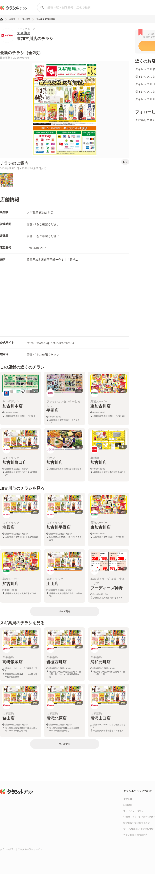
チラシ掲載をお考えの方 (135, 834)
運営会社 (127, 799)
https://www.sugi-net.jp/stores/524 (50, 342)
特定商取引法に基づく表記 (136, 823)
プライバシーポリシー (134, 811)
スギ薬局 (23, 33)
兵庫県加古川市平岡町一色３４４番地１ (53, 259)
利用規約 (127, 805)
